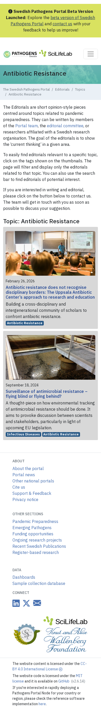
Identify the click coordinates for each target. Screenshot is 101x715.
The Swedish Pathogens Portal (26, 89)
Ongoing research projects (37, 540)
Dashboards (23, 577)
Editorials (62, 89)
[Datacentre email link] (36, 603)
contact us (62, 23)
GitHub (71, 681)
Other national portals (33, 480)
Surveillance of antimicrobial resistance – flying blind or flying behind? (47, 394)
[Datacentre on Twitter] (25, 603)
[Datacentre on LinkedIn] (16, 603)
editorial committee (65, 125)
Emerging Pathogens (32, 527)
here (42, 704)
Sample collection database (38, 583)
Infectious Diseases (23, 434)
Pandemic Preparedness (35, 521)
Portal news (23, 474)
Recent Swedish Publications (39, 546)
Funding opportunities (32, 533)
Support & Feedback (31, 493)
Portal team (26, 125)
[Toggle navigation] (90, 54)
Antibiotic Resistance (24, 323)
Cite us (18, 487)
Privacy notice (25, 499)
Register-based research (35, 552)
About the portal (28, 468)
